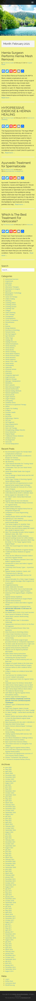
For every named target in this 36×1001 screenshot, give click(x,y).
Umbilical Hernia (10, 438)
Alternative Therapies (12, 287)
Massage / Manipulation (13, 381)
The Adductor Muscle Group (14, 691)
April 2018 (8, 912)
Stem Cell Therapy (11, 428)
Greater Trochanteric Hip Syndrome (16, 757)
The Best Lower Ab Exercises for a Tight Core (19, 644)
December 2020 (10, 861)
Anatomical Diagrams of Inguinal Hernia (17, 606)
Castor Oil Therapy (11, 297)
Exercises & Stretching (12, 330)
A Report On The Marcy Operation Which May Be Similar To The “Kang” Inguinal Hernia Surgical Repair (19, 542)
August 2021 (9, 848)
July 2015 (8, 961)
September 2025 (10, 781)
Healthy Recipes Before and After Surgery (18, 516)
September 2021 (10, 846)
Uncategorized (18, 171)
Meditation (8, 383)
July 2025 (8, 785)
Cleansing (8, 301)
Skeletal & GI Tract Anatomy (14, 518)
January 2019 (9, 897)
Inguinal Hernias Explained (13, 597)
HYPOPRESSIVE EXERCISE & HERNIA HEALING (16, 111)
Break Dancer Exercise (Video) (14, 740)
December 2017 (10, 916)
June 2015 (8, 963)
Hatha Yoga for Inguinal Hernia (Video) (17, 747)
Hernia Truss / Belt (11, 361)
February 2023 (9, 826)
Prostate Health (10, 412)
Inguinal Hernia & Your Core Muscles (16, 501)
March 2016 (9, 949)
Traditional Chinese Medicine (14, 436)
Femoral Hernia (10, 332)
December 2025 (10, 775)
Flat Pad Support (10, 334)
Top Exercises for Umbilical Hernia (16, 675)
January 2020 (9, 877)
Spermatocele (10, 171)
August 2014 (9, 971)
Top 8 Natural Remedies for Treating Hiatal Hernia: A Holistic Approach (19, 464)
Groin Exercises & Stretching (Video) (16, 632)
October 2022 (9, 828)
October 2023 (9, 810)
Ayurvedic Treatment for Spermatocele (16, 164)
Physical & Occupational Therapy (15, 404)
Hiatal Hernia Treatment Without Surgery (18, 665)
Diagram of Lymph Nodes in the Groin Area (19, 663)
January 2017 (9, 932)
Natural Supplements (12, 393)
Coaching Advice (10, 303)
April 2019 (8, 895)
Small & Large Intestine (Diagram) (16, 697)
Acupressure (9, 281)
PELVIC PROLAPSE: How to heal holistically (18, 589)
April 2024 (8, 801)
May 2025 (8, 789)
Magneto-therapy (11, 379)
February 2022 (9, 840)
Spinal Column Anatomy (12, 506)
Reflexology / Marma (12, 418)
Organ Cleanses (10, 397)
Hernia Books (9, 350)
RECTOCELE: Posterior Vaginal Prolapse (17, 591)
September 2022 (10, 830)
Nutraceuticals (9, 395)
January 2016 (9, 953)
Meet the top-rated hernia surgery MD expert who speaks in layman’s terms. (19, 529)
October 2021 (9, 844)
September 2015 (10, 959)
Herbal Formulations (11, 344)
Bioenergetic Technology (13, 293)
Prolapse (8, 410)
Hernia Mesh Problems (12, 354)
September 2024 (10, 795)
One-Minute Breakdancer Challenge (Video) (19, 738)
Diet (6, 324)
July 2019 (8, 889)
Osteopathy (9, 401)
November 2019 (10, 881)
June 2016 (8, 944)
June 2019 (8, 891)
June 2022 (8, 836)
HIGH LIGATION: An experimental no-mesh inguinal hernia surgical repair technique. (19, 484)
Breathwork (9, 295)
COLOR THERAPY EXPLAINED (14, 677)
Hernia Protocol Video (12, 355)
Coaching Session (10, 306)
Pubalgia (8, 414)
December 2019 (10, 879)
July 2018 (8, 906)
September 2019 (10, 885)
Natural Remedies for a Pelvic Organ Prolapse (19, 579)
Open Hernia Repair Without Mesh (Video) (18, 689)
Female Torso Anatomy (12, 459)
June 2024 (8, 797)
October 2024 (9, 793)
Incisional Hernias (10, 369)
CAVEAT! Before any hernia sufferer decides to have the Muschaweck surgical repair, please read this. (19, 718)
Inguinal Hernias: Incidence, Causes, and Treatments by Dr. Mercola (17, 572)
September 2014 (10, 969)
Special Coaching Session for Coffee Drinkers (19, 538)
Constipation (9, 316)
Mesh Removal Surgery (12, 387)
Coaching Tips (9, 308)
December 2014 (10, 967)
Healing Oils (9, 340)
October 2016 (9, 936)
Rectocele (8, 416)
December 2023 (10, 806)
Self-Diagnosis (9, 422)
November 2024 (10, 791)
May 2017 (8, 928)
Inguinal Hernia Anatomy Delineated (16, 648)
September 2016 (10, 938)
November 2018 (10, 899)
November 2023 (10, 808)
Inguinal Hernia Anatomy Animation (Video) (19, 687)
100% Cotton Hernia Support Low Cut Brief (19, 685)
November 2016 (10, 934)
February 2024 (9, 805)
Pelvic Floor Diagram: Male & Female (17, 708)
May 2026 (8, 769)
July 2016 (8, 942)
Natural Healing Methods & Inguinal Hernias (19, 550)
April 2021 (8, 855)
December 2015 (10, 955)
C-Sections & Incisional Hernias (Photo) (17, 759)
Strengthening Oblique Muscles (15, 430)
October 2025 (9, 779)
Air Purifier (8, 285)
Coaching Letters (10, 304)
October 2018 (9, 901)
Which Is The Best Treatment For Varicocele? (14, 218)
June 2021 (8, 851)
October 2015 (9, 957)
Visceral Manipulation (12, 444)
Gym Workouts (10, 336)
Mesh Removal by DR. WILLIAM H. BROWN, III (19, 722)
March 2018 (9, 914)
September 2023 (10, 812)
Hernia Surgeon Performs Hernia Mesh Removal (17, 56)
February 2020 (9, 875)
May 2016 (8, 946)
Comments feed (10, 983)
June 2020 (8, 869)
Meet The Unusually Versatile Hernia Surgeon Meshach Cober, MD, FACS (19, 533)
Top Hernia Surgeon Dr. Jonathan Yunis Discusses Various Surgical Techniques (17, 525)
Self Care (8, 420)
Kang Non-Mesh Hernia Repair (14, 724)
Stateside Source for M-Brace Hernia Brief (18, 683)
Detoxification (9, 322)
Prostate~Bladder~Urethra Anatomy (17, 536)
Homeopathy (9, 365)
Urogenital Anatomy (11, 585)
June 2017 (8, 926)
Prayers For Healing (11, 408)
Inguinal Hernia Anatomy (13, 601)
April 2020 (8, 871)
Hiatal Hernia (9, 363)
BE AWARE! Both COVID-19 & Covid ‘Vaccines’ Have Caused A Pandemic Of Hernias (19, 613)
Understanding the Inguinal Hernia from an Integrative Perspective (18, 509)
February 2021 (9, 859)
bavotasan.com (26, 998)
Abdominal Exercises (11, 279)
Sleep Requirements (11, 424)
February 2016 (9, 951)
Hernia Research (10, 357)
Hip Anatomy (9, 461)
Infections (8, 371)
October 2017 (9, 920)
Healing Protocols (11, 342)
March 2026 (9, 773)
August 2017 (9, 922)
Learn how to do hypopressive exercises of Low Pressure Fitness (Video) (19, 754)
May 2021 (8, 853)
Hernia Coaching (10, 352)
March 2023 (9, 824)
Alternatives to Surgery (12, 289)
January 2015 (9, 965)
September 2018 (10, 902)
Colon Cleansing (10, 312)
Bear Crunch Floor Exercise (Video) (16, 742)
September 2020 (10, 867)
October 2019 (9, 883)
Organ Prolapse (10, 399)
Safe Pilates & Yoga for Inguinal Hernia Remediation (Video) (17, 694)
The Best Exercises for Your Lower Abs (17, 646)
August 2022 (9, 832)
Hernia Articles (9, 348)
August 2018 (9, 904)
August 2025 (9, 783)
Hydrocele (8, 367)
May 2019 (8, 893)
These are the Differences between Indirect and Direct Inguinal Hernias (19, 557)
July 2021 (8, 850)
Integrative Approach (12, 375)
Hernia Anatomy (10, 346)
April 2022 (8, 838)
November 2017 (10, 918)
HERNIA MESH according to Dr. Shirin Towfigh (20, 710)
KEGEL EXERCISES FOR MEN (14, 587)
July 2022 (8, 834)
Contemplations (10, 318)
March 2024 (9, 803)
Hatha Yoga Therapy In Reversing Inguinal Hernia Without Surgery (18, 480)
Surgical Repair (10, 434)
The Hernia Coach (8, 63)
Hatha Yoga (9, 338)
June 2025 (8, 787)
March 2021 (9, 857)
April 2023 (8, 822)
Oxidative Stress (10, 402)
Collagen (8, 310)
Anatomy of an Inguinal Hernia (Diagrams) (18, 491)
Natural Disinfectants (12, 389)
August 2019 (9, 887)
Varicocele (30, 224)
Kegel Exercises (10, 377)
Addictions (8, 283)
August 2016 (9, 940)
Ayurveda (8, 291)
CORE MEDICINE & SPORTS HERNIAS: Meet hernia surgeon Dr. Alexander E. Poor (19, 494)
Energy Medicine (10, 328)
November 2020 (10, 863)
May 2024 (8, 799)
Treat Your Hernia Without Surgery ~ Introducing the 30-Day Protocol (17, 656)
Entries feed (9, 981)
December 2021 (10, 842)
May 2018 (8, 910)
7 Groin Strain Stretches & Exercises (16, 634)
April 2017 (8, 930)
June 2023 (8, 818)
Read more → (6, 98)
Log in (7, 979)
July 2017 (8, 924)
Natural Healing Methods (13, 391)
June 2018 (8, 908)
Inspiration (8, 373)
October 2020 (9, 865)
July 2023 (8, 816)
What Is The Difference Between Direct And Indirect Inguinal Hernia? (19, 560)
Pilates (7, 406)
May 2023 (8, 820)
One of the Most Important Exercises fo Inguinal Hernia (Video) (18, 750)
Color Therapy (9, 314)
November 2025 (10, 777)
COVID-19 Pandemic (11, 320)
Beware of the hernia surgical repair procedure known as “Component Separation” (19, 641)
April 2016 (8, 948)
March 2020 (9, 873)
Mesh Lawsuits (10, 385)
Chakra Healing (10, 299)
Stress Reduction (10, 432)
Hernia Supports (10, 359)
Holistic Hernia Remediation (18, 13)
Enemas (7, 326)
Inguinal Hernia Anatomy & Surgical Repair (18, 599)
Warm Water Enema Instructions (15, 653)
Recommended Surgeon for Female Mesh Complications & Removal (18, 453)
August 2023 (9, 814)
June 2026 (8, 767)
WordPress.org (10, 985)
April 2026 (8, 771)
